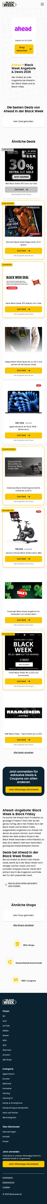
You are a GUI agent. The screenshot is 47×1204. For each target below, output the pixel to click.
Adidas (6, 1030)
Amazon (6, 1055)
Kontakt (6, 1136)
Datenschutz (8, 1182)
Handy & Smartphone (12, 1103)
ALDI (4, 1045)
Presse (5, 1141)
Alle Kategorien (9, 1117)
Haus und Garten (10, 1112)
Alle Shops (7, 1059)
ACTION (6, 1025)
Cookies (6, 1187)
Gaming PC (8, 1098)
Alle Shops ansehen (23, 925)
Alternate (7, 1050)
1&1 (4, 1016)
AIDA (5, 1040)
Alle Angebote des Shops (21, 194)
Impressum (8, 1177)
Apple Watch (8, 1074)
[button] (41, 4)
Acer (5, 1021)
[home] (9, 4)
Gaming (6, 1093)
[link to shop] (24, 28)
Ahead (5, 1035)
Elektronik (7, 1083)
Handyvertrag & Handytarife (15, 1108)
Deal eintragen (9, 1131)
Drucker (6, 1078)
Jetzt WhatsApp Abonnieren (24, 789)
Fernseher (7, 1088)
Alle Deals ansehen (23, 752)
